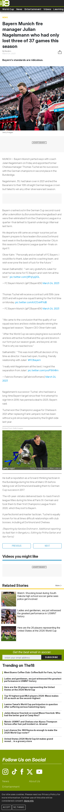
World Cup (8, 9)
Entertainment (33, 9)
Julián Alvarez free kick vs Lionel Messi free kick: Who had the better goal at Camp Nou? (32, 714)
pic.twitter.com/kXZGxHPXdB (31, 302)
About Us (34, 781)
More (57, 585)
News (19, 9)
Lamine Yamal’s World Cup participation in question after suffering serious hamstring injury (31, 705)
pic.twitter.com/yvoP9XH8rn (43, 370)
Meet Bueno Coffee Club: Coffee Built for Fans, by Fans (33, 672)
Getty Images (7, 132)
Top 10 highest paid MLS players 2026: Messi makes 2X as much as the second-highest (31, 697)
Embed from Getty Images (12, 428)
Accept (6, 807)
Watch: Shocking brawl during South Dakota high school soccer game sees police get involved (37, 596)
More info (29, 800)
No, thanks (18, 807)
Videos (47, 9)
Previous (16, 545)
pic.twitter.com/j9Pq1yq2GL (25, 277)
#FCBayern (34, 360)
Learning (58, 9)
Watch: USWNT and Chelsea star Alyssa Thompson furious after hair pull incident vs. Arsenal (30, 723)
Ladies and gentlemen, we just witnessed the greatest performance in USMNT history (39, 613)
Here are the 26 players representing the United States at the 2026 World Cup (38, 629)
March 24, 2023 (51, 283)
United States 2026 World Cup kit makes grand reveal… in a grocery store (28, 740)
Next (47, 545)
